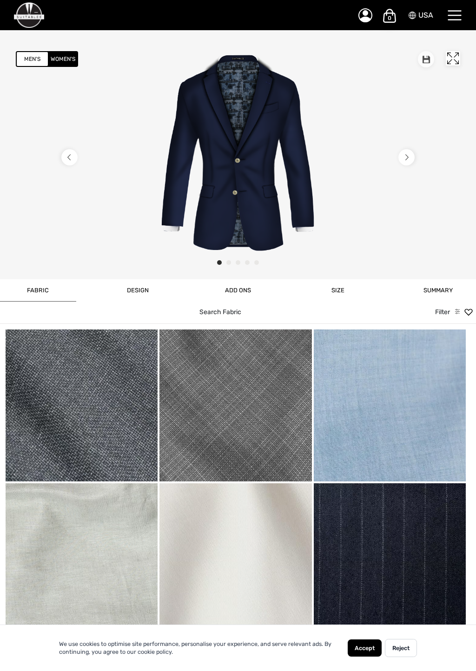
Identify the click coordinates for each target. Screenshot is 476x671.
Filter (442, 312)
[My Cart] (389, 15)
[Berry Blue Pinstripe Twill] (390, 559)
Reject (401, 648)
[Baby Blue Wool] (390, 405)
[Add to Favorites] (114, 471)
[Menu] (454, 15)
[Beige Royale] (235, 559)
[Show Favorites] (468, 312)
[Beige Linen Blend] (82, 559)
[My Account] (365, 15)
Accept (365, 648)
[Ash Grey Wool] (82, 405)
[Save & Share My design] (426, 59)
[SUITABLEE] (176, 15)
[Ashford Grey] (235, 405)
